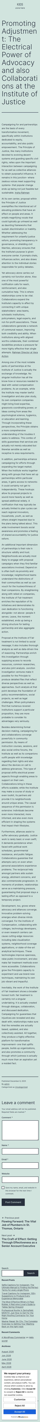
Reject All (20, 1405)
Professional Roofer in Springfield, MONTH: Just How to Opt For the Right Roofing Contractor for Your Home (18, 1314)
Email (5, 1159)
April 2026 (6, 1367)
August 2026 (8, 1351)
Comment (7, 1117)
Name (5, 1145)
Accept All (19, 1411)
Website (6, 1173)
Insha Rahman (22, 192)
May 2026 (6, 1363)
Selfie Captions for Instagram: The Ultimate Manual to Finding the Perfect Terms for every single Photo (20, 1287)
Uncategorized (21, 1087)
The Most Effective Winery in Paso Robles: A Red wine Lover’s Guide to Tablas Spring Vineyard (18, 1304)
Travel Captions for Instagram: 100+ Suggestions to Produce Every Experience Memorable (19, 1296)
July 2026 (6, 1355)
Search (5, 1268)
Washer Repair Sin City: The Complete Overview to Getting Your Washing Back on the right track (19, 1324)
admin (6, 1084)
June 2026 (7, 1359)
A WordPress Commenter (13, 1337)
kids (20, 4)
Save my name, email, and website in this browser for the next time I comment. (20, 1191)
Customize (19, 1399)
